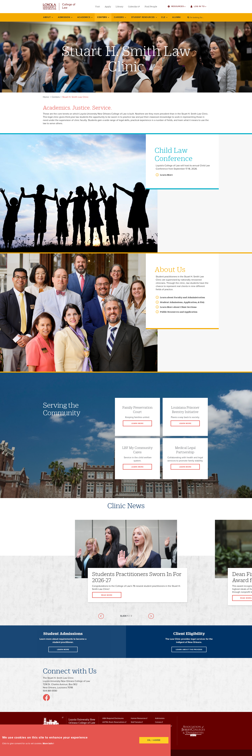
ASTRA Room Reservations (113, 722)
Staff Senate (136, 722)
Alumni (176, 17)
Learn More (166, 175)
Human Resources (138, 718)
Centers (56, 97)
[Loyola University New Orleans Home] (49, 6)
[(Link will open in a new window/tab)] (46, 699)
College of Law (68, 6)
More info (48, 743)
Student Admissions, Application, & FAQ (182, 302)
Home (46, 97)
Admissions (159, 718)
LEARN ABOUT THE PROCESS (189, 649)
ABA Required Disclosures (113, 718)
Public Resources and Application (178, 312)
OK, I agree (154, 740)
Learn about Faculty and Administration (182, 297)
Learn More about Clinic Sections (178, 307)
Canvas (158, 722)
